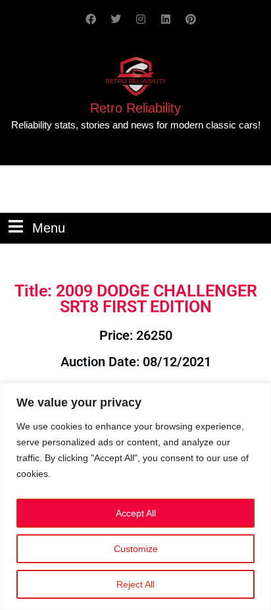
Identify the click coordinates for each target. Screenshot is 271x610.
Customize (136, 548)
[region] (135, 496)
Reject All (135, 584)
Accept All (136, 513)
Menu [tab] (48, 226)
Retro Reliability (135, 108)
